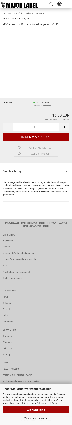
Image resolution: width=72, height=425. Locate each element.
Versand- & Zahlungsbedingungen (18, 253)
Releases (7, 303)
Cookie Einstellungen (12, 278)
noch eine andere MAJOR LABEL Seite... (21, 381)
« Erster (7, 13)
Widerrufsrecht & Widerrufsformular (20, 259)
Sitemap (6, 354)
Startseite (7, 336)
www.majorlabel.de (41, 226)
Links (5, 315)
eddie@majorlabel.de (37, 223)
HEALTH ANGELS (11, 369)
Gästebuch (8, 321)
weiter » (29, 13)
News (5, 297)
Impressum (8, 240)
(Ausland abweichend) (42, 106)
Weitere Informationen (36, 418)
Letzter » (40, 13)
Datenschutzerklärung (47, 403)
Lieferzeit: (7, 102)
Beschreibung (12, 171)
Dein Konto (8, 348)
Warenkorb (8, 342)
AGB (5, 265)
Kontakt (6, 246)
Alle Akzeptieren (36, 409)
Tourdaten (7, 309)
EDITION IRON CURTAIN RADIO (17, 375)
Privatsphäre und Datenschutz (17, 272)
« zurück (18, 13)
